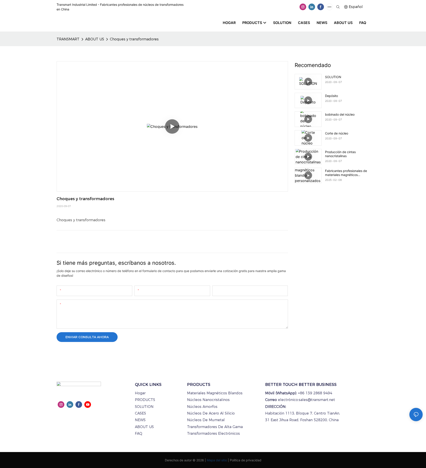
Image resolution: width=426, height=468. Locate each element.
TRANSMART (68, 39)
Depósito (331, 96)
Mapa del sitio (217, 460)
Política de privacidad (245, 460)
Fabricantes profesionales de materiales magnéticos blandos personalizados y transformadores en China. (346, 173)
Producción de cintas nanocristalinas (340, 154)
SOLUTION (333, 77)
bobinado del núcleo (340, 114)
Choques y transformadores (134, 39)
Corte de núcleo (336, 133)
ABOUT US (94, 39)
